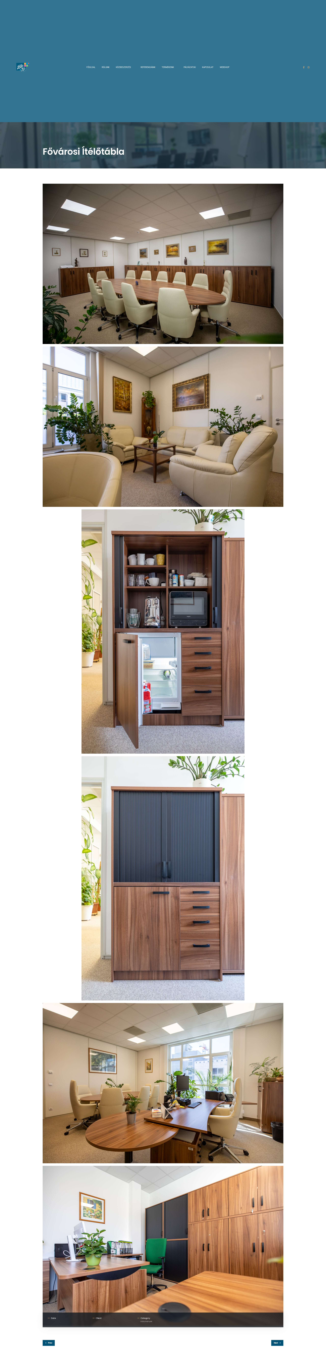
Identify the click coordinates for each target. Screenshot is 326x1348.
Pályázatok (190, 67)
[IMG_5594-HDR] (163, 631)
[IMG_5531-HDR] (163, 427)
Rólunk (106, 67)
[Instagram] (308, 67)
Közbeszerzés (123, 67)
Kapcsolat (207, 67)
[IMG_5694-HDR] (163, 1246)
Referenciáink (148, 67)
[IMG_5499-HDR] (163, 264)
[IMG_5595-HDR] (163, 878)
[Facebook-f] (304, 67)
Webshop (224, 67)
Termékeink (168, 67)
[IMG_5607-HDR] (163, 1083)
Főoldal (90, 67)
